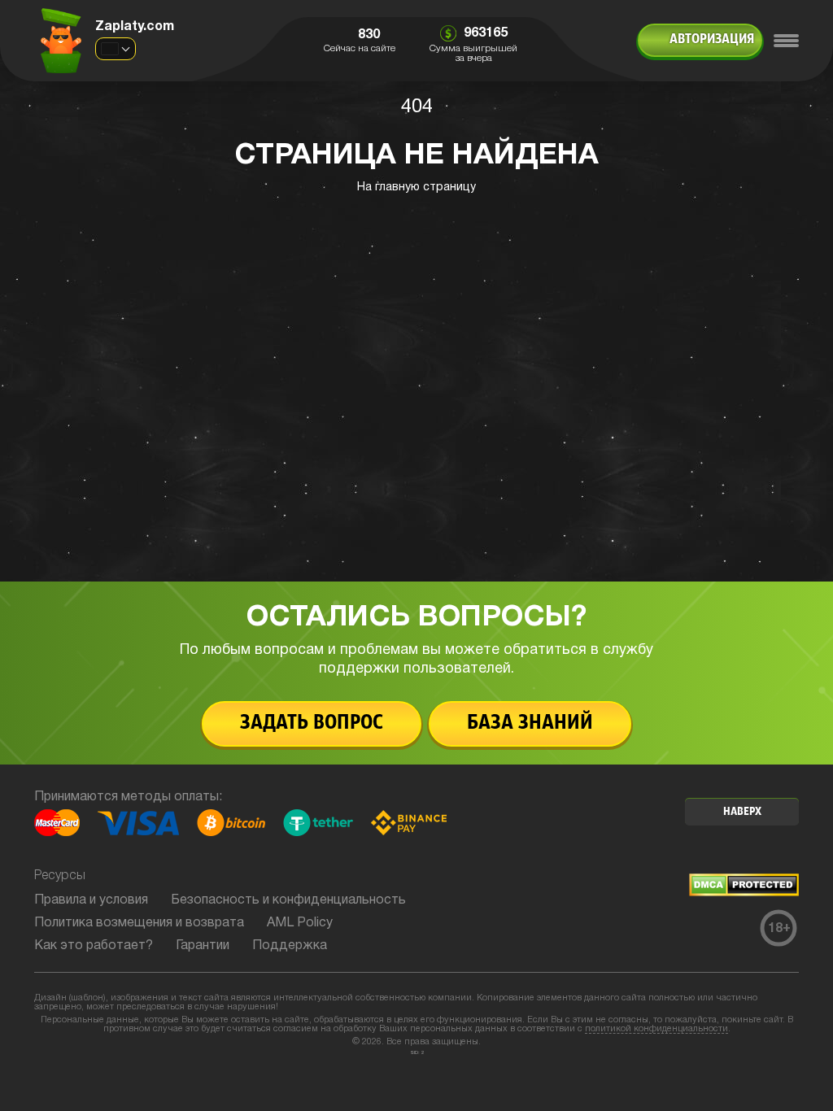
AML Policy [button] (300, 923)
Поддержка (289, 946)
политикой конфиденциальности (656, 1029)
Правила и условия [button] (91, 900)
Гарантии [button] (202, 946)
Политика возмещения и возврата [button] (139, 923)
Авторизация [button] (711, 40)
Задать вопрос (311, 723)
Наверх (742, 812)
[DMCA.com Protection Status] (744, 893)
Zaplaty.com (134, 27)
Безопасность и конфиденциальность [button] (288, 900)
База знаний (530, 723)
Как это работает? (93, 946)
